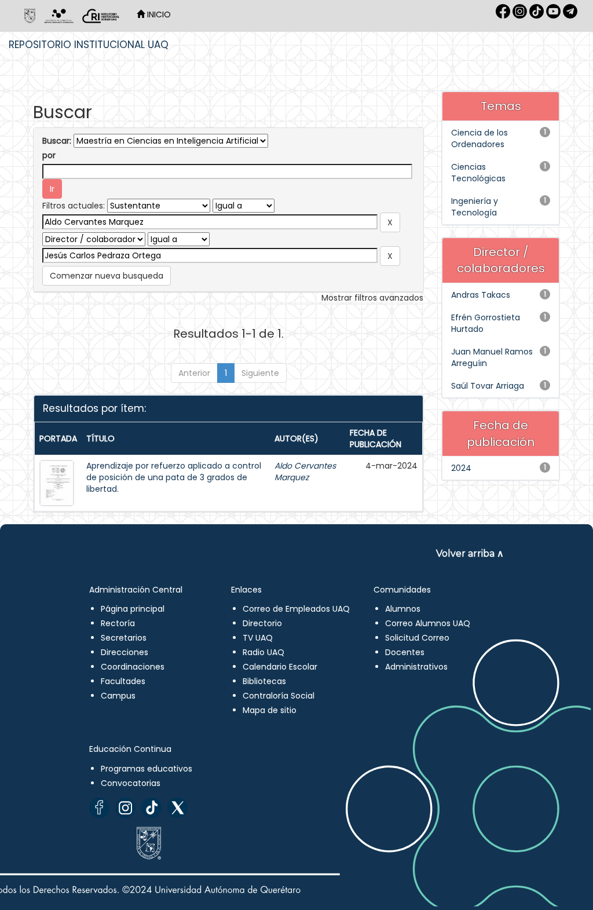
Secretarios (124, 638)
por (49, 155)
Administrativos (416, 667)
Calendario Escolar (280, 667)
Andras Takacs (480, 295)
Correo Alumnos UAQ (427, 623)
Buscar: (56, 141)
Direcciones (124, 652)
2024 (461, 468)
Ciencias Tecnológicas (478, 172)
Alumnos (402, 609)
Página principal (132, 609)
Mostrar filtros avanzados (372, 298)
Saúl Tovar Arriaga (487, 386)
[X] (177, 808)
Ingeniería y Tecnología (474, 206)
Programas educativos (146, 768)
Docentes (404, 652)
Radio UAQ (263, 652)
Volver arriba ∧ (470, 553)
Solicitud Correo (417, 638)
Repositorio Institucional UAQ (89, 45)
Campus (118, 695)
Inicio (158, 14)
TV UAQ (258, 638)
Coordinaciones (132, 667)
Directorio (262, 623)
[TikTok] (151, 808)
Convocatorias (130, 783)
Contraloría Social (278, 695)
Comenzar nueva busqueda (106, 276)
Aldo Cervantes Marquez (305, 471)
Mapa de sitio (269, 710)
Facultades (123, 681)
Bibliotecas (264, 681)
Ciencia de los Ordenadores (479, 138)
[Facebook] (99, 808)
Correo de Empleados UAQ (296, 609)
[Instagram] (125, 808)
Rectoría (118, 623)
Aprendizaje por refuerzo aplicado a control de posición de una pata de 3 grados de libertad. (173, 477)
